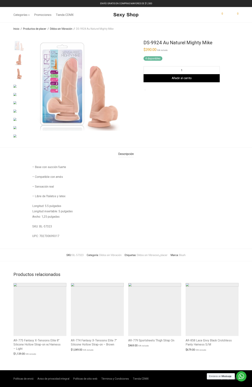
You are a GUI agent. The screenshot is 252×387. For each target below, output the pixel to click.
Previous (37, 85)
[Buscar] (213, 15)
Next (118, 85)
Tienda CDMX (65, 15)
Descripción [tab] (126, 154)
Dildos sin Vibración (61, 28)
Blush (182, 255)
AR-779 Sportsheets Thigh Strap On (151, 340)
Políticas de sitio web (85, 378)
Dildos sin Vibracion (148, 255)
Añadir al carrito (182, 78)
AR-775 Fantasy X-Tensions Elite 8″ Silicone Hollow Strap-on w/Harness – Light (37, 344)
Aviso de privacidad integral (53, 378)
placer (164, 255)
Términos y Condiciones (115, 378)
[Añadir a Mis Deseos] (145, 88)
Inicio (16, 28)
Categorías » (21, 15)
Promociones (42, 15)
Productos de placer (34, 28)
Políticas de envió (23, 378)
